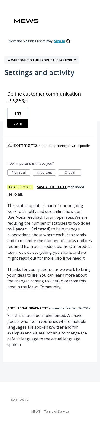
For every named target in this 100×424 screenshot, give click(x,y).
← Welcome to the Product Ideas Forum (41, 60)
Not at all (21, 173)
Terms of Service (56, 411)
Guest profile (80, 146)
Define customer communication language (44, 96)
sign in (59, 41)
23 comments (22, 145)
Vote (17, 123)
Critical (73, 173)
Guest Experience (54, 146)
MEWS (36, 411)
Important (46, 173)
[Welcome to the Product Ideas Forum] (26, 21)
